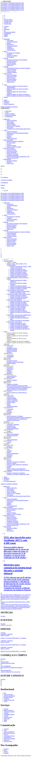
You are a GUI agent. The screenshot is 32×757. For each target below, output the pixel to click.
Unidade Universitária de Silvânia (18, 276)
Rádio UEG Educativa (9, 733)
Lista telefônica (7, 737)
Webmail (6, 34)
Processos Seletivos (11, 79)
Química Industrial (11, 427)
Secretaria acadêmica (12, 160)
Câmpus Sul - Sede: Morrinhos (14, 299)
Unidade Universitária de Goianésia (18, 270)
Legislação (9, 47)
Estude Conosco (8, 73)
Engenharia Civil (11, 425)
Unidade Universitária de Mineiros (18, 310)
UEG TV (6, 734)
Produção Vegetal (11, 363)
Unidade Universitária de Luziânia (18, 273)
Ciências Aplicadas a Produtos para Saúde (17, 385)
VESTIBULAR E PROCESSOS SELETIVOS (18, 129)
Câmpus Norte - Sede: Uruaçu (14, 322)
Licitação (6, 716)
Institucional (7, 39)
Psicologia (9, 446)
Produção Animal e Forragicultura (15, 362)
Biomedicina (10, 367)
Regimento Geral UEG (12, 153)
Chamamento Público (9, 714)
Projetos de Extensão (12, 151)
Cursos (5, 84)
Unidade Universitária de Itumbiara (18, 304)
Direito (8, 403)
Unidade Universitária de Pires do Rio (19, 305)
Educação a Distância (12, 55)
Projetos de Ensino (11, 149)
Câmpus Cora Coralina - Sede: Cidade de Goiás (18, 294)
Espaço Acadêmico (10, 113)
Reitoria (9, 43)
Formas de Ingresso (11, 76)
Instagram (6, 753)
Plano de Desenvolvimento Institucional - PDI (18, 156)
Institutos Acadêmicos (12, 46)
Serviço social (10, 163)
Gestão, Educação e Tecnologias (15, 416)
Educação (9, 460)
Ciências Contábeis (11, 398)
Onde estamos (10, 122)
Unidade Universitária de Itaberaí (18, 295)
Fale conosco (10, 127)
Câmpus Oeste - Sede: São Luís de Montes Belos (19, 315)
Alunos (5, 100)
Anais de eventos (8, 717)
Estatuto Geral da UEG (12, 158)
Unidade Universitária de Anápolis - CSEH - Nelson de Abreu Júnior (20, 267)
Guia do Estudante (11, 145)
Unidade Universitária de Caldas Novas (19, 301)
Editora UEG (10, 65)
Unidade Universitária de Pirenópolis (19, 274)
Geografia (9, 450)
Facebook (6, 749)
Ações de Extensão (11, 69)
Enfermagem (10, 134)
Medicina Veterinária (12, 351)
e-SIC (5, 28)
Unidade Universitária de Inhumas (18, 285)
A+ (4, 15)
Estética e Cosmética (12, 380)
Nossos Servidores (11, 124)
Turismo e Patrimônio (12, 406)
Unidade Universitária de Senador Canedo (20, 287)
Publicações (7, 740)
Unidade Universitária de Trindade (18, 288)
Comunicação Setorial (9, 736)
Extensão (6, 66)
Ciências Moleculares (12, 439)
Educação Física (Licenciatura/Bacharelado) (17, 133)
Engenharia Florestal (12, 349)
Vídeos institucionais (12, 138)
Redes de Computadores (13, 434)
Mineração (9, 412)
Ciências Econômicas (12, 131)
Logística (9, 410)
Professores (6, 101)
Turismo (9, 405)
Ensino (5, 51)
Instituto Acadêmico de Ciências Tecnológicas (18, 94)
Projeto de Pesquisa (11, 152)
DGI (5, 693)
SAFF (5, 721)
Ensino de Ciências (11, 463)
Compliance (7, 29)
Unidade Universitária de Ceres (17, 269)
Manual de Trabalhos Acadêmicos (15, 141)
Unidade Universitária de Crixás (18, 323)
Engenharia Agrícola (12, 348)
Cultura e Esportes (11, 71)
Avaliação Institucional (9, 695)
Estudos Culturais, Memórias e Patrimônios (17, 464)
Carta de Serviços (11, 50)
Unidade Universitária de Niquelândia (19, 326)
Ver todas (3, 616)
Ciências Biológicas (12, 376)
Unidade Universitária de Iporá (17, 316)
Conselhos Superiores (12, 41)
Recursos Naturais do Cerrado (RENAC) (17, 389)
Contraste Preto (7, 23)
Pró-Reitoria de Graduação (13, 53)
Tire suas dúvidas (11, 142)
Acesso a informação (9, 731)
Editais (5, 720)
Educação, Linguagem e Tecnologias (16, 461)
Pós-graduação (10, 57)
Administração (10, 48)
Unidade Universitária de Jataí (17, 309)
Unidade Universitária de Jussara (18, 298)
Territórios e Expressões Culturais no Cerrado (18, 470)
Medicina (9, 137)
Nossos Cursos (10, 82)
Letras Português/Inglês (12, 453)
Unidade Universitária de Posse (17, 292)
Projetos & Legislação (10, 115)
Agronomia (9, 346)
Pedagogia (9, 456)
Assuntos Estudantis (12, 72)
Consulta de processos (9, 711)
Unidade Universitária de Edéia (17, 308)
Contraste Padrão (8, 19)
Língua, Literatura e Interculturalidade (16, 468)
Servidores (6, 102)
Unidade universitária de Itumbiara (9, 106)
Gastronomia (10, 409)
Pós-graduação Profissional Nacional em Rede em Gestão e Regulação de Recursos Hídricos (19, 387)
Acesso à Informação (9, 104)
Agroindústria (10, 356)
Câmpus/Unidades (8, 261)
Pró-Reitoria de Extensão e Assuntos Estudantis (18, 68)
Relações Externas (8, 697)
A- (4, 18)
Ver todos (3, 623)
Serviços (9, 144)
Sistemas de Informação (12, 428)
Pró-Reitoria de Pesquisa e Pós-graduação (17, 59)
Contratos (6, 713)
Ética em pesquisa (11, 62)
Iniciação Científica (11, 64)
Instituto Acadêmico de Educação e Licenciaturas (19, 95)
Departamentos (9, 116)
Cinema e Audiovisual (12, 401)
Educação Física (11, 377)
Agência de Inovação (9, 700)
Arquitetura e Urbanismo (13, 424)
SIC (5, 30)
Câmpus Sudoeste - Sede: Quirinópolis (16, 306)
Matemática (10, 455)
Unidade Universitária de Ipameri (18, 302)
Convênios (6, 698)
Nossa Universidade (12, 75)
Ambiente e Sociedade (12, 384)
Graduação (9, 54)
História (9, 452)
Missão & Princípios (12, 120)
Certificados (7, 718)
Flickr (5, 750)
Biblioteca (9, 162)
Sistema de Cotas (11, 77)
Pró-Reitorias (10, 44)
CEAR (5, 701)
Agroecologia (10, 355)
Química (9, 431)
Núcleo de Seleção (11, 80)
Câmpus (6, 97)
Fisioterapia (10, 371)
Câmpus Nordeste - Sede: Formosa (15, 290)
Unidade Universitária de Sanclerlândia (19, 320)
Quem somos (10, 40)
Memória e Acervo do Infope (14, 147)
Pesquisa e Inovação (12, 61)
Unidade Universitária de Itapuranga (19, 297)
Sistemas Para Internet (12, 435)
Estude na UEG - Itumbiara (13, 126)
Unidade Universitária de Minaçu (18, 324)
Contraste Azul (7, 22)
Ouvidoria (6, 26)
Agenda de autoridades (9, 738)
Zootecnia (9, 352)
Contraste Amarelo (8, 21)
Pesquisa (6, 58)
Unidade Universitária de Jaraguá (18, 272)
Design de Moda (11, 402)
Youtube (6, 751)
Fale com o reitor (8, 741)
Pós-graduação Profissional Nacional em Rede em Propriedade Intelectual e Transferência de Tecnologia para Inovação (19, 419)
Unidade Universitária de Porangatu (18, 327)
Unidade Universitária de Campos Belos (20, 291)
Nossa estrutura (10, 123)
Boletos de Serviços (8, 710)
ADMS (5, 36)
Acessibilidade (7, 33)
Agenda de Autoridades (9, 32)
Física (8, 449)
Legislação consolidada (12, 155)
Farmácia (9, 135)
